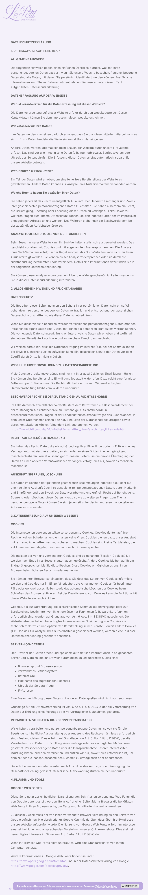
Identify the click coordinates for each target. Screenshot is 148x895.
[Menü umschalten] (143, 11)
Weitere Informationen (106, 886)
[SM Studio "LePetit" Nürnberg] (21, 11)
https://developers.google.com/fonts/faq (39, 861)
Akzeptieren (130, 886)
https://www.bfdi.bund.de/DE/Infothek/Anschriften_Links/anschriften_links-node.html (68, 429)
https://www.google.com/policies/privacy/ (39, 865)
